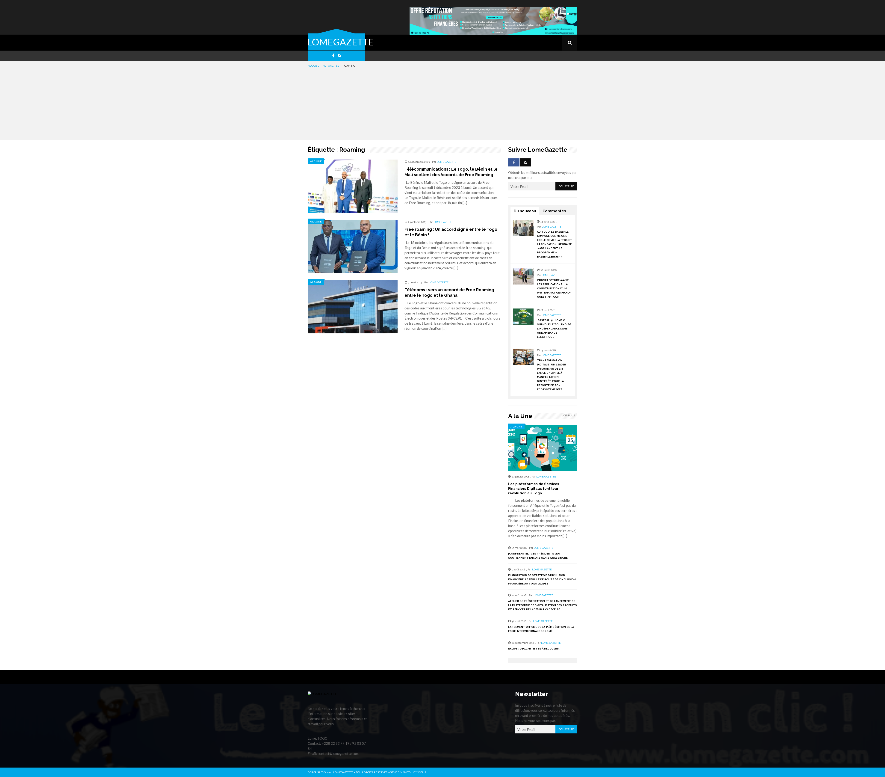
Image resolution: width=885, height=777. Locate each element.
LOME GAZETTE (446, 161)
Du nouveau (525, 211)
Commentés (554, 211)
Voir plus (568, 415)
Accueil (313, 65)
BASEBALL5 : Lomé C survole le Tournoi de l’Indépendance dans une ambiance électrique (554, 328)
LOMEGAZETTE (341, 41)
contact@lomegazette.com (338, 753)
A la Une (316, 161)
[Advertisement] (442, 103)
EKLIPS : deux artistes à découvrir (534, 648)
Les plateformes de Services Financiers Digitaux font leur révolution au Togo (533, 488)
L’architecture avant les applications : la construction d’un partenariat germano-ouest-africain (554, 288)
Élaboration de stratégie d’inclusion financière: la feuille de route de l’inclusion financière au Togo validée (542, 579)
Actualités (331, 65)
